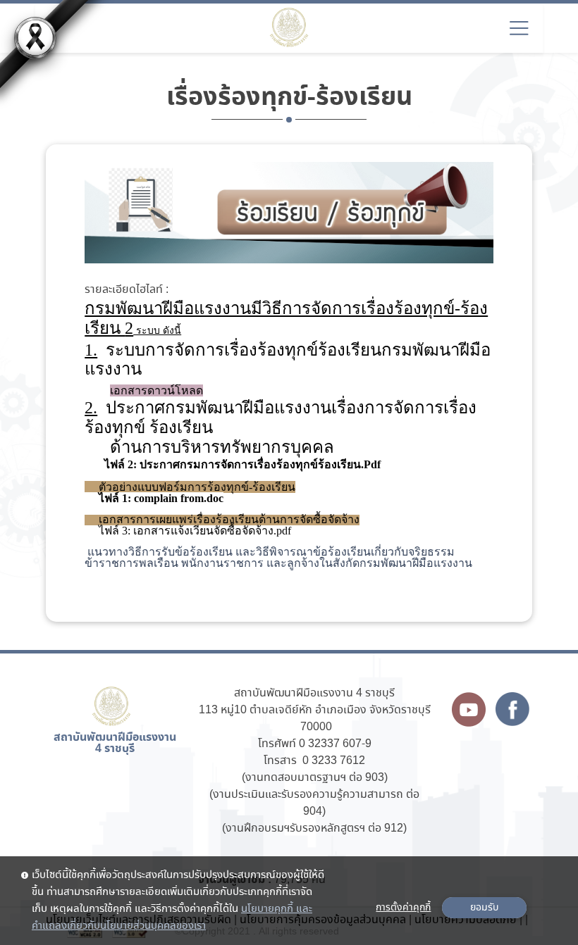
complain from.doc (178, 498)
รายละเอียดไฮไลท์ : (126, 290)
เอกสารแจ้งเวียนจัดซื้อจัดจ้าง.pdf (212, 531)
